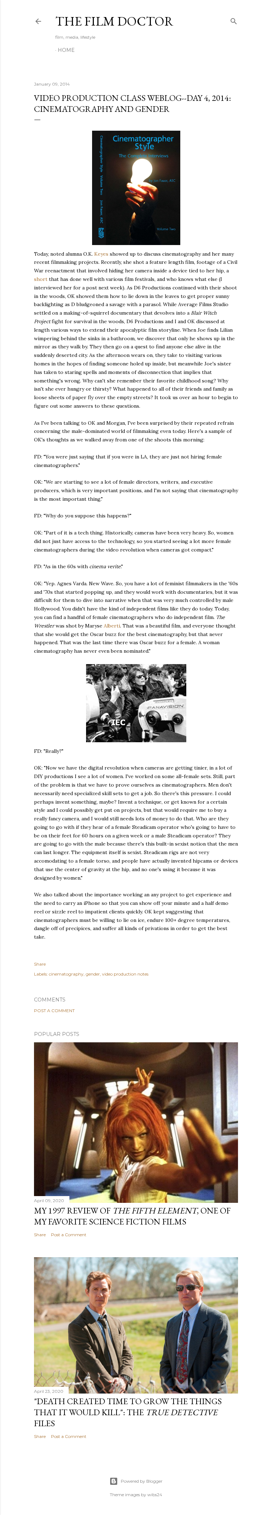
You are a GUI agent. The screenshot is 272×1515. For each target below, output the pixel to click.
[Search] (234, 20)
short (40, 279)
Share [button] (40, 964)
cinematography (66, 974)
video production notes (125, 974)
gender (93, 974)
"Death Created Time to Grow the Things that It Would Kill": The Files (128, 1412)
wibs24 (154, 1494)
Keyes (101, 254)
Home (66, 50)
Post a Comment (54, 1010)
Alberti (112, 626)
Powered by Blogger (142, 1481)
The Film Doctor (114, 21)
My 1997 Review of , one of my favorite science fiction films (132, 1216)
